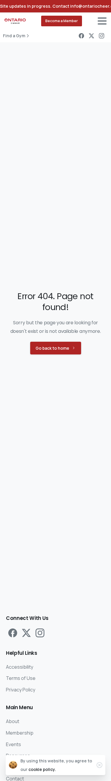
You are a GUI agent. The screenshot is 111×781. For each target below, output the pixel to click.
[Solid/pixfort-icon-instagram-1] (40, 633)
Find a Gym (14, 35)
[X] (91, 36)
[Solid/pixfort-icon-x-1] (26, 633)
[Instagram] (101, 36)
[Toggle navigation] (102, 21)
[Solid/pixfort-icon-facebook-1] (13, 633)
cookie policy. (42, 769)
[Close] (99, 765)
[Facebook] (81, 36)
